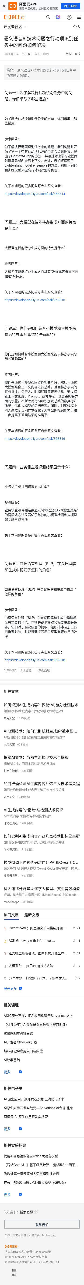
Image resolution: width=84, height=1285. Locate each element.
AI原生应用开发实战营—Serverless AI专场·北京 (38, 1107)
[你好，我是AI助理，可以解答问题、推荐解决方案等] (58, 17)
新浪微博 (26, 1211)
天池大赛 (34, 1235)
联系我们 (42, 1224)
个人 (76, 26)
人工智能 (26, 670)
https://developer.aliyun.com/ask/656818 (35, 659)
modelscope (11, 902)
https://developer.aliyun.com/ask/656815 (35, 299)
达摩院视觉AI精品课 (18, 1033)
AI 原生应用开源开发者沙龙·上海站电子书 (34, 1099)
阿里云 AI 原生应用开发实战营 (26, 1116)
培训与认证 (49, 1235)
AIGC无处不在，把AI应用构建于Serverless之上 (38, 1015)
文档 (7, 1235)
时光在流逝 (11, 770)
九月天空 (9, 718)
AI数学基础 (12, 1059)
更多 (7, 1071)
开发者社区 (19, 1235)
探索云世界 (11, 875)
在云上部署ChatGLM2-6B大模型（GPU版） (36, 1182)
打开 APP (70, 6)
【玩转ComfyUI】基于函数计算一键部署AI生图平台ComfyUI (42, 1164)
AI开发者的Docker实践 (20, 1042)
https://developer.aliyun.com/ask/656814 (35, 193)
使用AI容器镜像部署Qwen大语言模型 (31, 1156)
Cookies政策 (43, 1252)
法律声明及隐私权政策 (19, 1252)
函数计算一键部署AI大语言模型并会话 (31, 1173)
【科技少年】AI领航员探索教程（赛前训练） (36, 1024)
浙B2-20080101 (49, 1262)
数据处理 (44, 670)
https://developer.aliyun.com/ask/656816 (35, 438)
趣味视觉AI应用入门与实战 (23, 1050)
